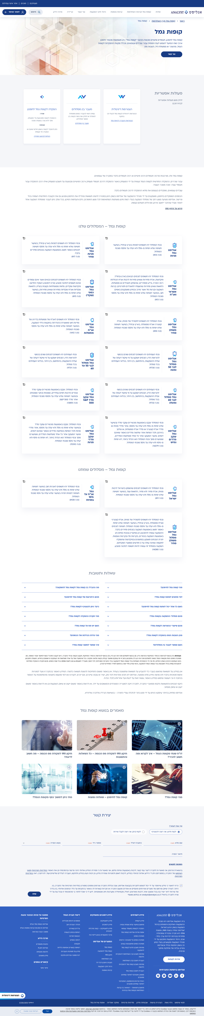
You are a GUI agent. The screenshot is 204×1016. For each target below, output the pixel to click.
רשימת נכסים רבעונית (72, 932)
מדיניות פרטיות (127, 1003)
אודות (158, 12)
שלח (34, 894)
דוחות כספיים (75, 940)
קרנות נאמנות (116, 12)
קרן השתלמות (107, 959)
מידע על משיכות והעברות (70, 951)
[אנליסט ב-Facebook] (182, 976)
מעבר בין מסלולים (82, 123)
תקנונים (77, 944)
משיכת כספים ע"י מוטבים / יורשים (131, 940)
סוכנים (23, 3)
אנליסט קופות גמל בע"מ (39, 924)
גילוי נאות (168, 1003)
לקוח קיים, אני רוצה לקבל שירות (127, 832)
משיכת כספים (139, 936)
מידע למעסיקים (106, 921)
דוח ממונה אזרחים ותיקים (70, 955)
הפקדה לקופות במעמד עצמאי (132, 928)
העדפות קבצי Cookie (31, 1011)
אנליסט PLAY (43, 948)
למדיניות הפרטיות (92, 1009)
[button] (143, 587)
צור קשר (81, 12)
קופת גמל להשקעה (105, 951)
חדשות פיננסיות (42, 952)
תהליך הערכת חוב (73, 925)
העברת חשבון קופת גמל (135, 971)
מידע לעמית (139, 921)
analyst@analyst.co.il (151, 895)
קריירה (70, 12)
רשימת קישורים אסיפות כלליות (68, 947)
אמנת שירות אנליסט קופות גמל (132, 932)
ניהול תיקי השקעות (98, 12)
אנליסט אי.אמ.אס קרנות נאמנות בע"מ (34, 928)
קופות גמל (108, 947)
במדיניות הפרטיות (39, 870)
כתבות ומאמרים (42, 944)
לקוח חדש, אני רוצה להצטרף (164, 832)
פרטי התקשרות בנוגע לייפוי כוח (100, 935)
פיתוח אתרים (23, 1002)
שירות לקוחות (174, 959)
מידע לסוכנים (107, 925)
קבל (47, 1011)
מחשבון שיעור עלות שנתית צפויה (132, 925)
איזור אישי (44, 968)
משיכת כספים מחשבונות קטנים (132, 944)
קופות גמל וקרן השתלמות (163, 21)
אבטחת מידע (142, 1003)
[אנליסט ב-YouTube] (170, 976)
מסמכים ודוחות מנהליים (71, 921)
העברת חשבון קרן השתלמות (133, 960)
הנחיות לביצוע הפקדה (42, 136)
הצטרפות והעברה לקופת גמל (122, 121)
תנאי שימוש (180, 1003)
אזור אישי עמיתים (9, 3)
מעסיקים (33, 3)
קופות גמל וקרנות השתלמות (139, 12)
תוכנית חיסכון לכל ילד (104, 962)
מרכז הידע (57, 12)
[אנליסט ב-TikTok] (158, 976)
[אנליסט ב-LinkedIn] (176, 976)
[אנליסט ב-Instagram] (164, 976)
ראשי (182, 21)
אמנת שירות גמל (97, 1003)
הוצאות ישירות (74, 936)
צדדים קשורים (74, 928)
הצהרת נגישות (156, 1003)
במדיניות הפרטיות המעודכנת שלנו (77, 1011)
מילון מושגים (43, 956)
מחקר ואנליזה (113, 1003)
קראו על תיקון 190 (173, 209)
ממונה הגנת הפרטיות (40, 932)
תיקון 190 (108, 955)
